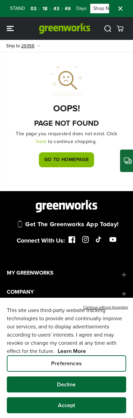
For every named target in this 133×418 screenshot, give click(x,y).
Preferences (66, 363)
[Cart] (120, 28)
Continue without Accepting (105, 307)
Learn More (72, 351)
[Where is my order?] (126, 161)
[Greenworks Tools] (64, 28)
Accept (66, 405)
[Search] (108, 28)
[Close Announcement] (120, 8)
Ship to (20, 46)
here (41, 141)
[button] (11, 28)
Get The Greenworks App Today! (72, 224)
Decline (66, 384)
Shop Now (103, 8)
